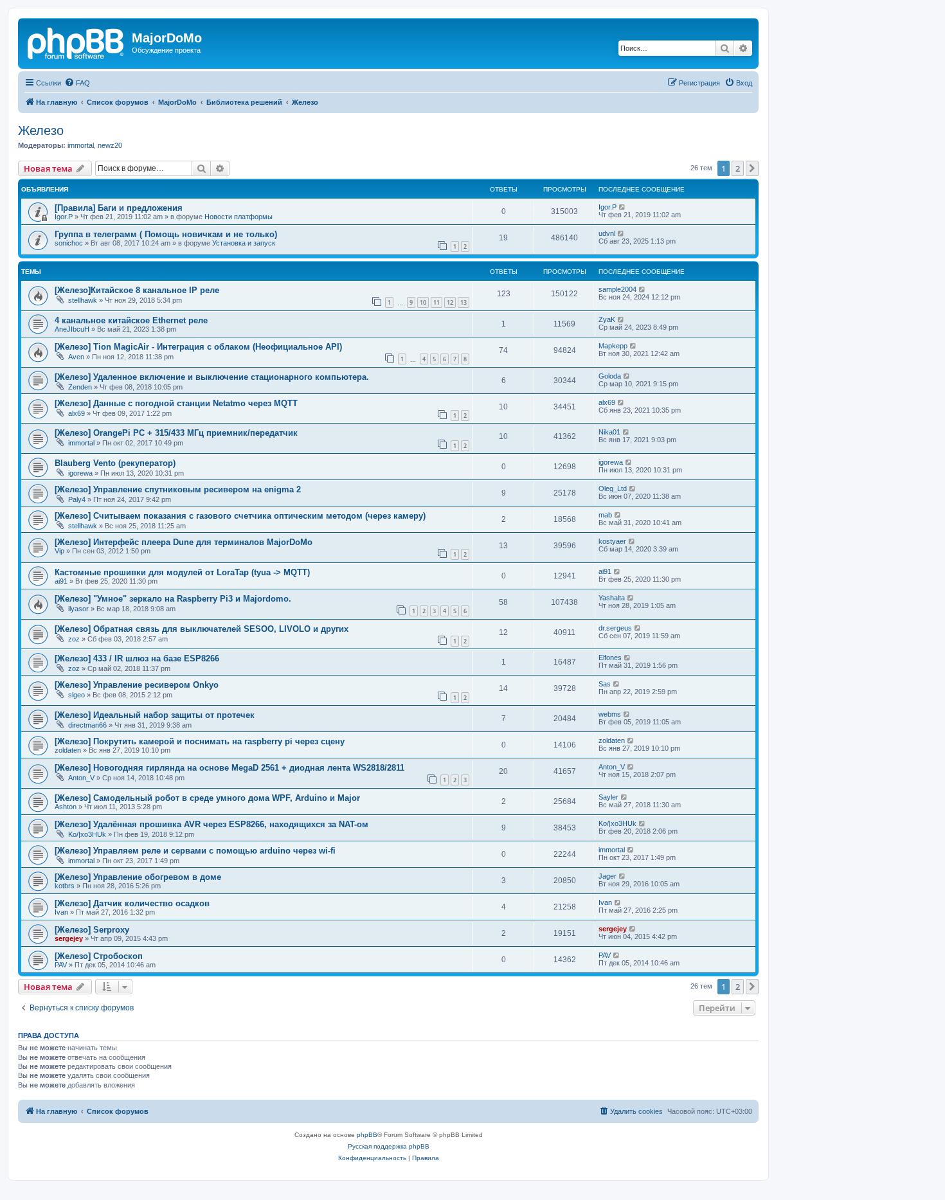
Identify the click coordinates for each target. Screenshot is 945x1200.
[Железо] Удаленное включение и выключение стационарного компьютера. (212, 377)
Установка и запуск (243, 243)
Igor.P (64, 216)
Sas (604, 684)
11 (436, 302)
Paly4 (77, 499)
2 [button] (737, 168)
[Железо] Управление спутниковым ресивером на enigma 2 (178, 489)
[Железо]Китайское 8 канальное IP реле (137, 290)
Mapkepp (612, 346)
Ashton (65, 806)
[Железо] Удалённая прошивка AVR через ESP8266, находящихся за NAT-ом (211, 824)
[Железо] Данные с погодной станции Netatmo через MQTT (176, 403)
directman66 (87, 725)
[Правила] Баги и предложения (119, 208)
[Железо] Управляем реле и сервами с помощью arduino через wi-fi (195, 850)
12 (450, 302)
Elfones (610, 657)
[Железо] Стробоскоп (99, 956)
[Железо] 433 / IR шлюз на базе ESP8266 (137, 658)
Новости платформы (238, 216)
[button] (752, 168)
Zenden (80, 387)
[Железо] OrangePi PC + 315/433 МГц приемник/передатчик (176, 433)
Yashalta (611, 598)
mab (605, 515)
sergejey (69, 938)
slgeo (76, 695)
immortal (81, 145)
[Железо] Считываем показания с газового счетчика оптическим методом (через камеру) (240, 516)
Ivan (61, 912)
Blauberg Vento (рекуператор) (115, 463)
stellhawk (82, 300)
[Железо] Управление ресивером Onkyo (137, 685)
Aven (76, 357)
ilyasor (78, 609)
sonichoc (69, 243)
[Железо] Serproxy (92, 930)
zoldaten (68, 750)
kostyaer (612, 541)
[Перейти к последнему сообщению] (622, 207)
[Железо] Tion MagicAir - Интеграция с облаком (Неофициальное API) (198, 347)
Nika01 (609, 432)
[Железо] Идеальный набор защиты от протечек (155, 715)
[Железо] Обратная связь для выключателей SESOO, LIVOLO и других (201, 629)
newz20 (110, 145)
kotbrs (65, 886)
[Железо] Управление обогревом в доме (138, 877)
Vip (59, 551)
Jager (607, 876)
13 (463, 302)
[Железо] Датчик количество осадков (132, 903)
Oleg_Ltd (612, 488)
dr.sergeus (615, 628)
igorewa (80, 473)
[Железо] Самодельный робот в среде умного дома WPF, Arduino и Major (207, 798)
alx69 (76, 413)
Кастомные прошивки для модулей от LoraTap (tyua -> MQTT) (182, 572)
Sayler (608, 797)
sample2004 (617, 289)
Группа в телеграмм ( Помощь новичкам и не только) (166, 234)
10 (423, 302)
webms (609, 714)
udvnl (606, 233)
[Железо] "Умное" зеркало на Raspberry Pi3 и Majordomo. (173, 599)
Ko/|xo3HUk (87, 834)
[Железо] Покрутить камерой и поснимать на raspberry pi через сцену (200, 741)
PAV (61, 965)
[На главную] (76, 41)
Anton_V (81, 778)
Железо (41, 130)
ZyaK (606, 319)
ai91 (61, 581)
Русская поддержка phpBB (388, 1146)
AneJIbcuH (72, 329)
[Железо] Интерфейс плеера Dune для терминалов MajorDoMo (183, 542)
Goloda (609, 376)
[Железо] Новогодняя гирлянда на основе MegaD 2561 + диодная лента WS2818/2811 (229, 768)
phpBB (367, 1134)
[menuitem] (77, 83)
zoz (74, 639)
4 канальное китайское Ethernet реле (131, 320)
